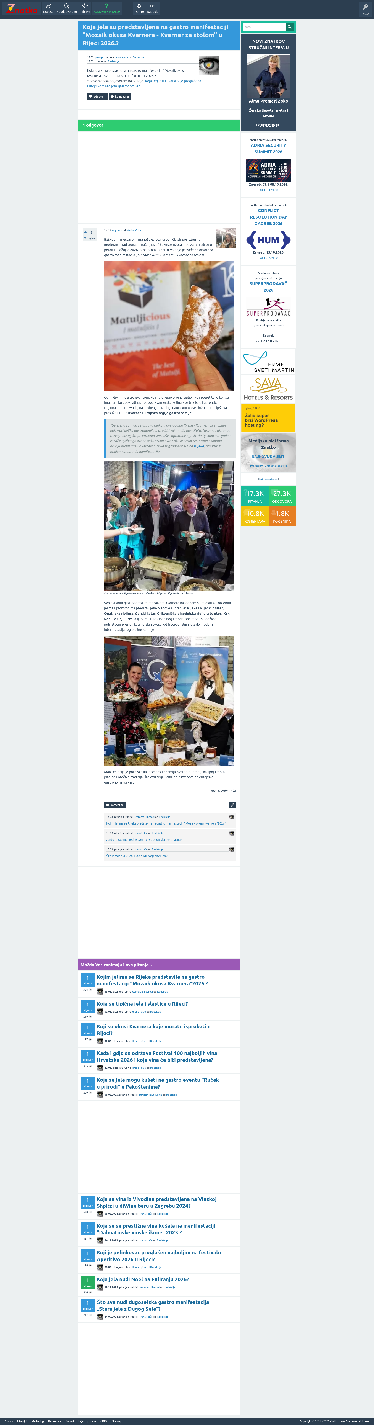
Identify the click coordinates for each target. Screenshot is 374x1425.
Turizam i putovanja (150, 1094)
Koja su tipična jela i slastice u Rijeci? (142, 1004)
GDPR (103, 1421)
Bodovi (70, 1421)
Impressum (256, 465)
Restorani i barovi (144, 816)
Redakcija (138, 57)
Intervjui (22, 1421)
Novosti (48, 11)
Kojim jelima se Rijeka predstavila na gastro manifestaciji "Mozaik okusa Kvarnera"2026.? (166, 823)
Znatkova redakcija (276, 465)
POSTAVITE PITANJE (107, 11)
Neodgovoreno (66, 11)
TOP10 (139, 11)
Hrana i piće (121, 57)
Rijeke (199, 446)
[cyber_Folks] (268, 431)
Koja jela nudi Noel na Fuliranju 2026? (143, 1279)
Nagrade (152, 11)
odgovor (117, 230)
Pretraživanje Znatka (268, 479)
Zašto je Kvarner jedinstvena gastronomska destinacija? (144, 839)
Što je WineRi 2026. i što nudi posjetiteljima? (137, 856)
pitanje (99, 57)
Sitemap (116, 1421)
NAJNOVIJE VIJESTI (268, 457)
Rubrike (84, 11)
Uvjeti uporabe (87, 1421)
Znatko (8, 1421)
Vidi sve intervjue (268, 124)
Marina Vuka (133, 230)
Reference (54, 1421)
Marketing (38, 1421)
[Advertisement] (159, 177)
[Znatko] (21, 8)
